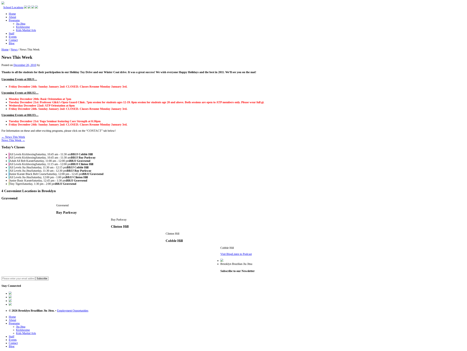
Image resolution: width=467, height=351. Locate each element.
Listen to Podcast (242, 254)
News (14, 49)
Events (13, 36)
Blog (11, 43)
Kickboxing (23, 26)
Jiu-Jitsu (20, 23)
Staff (11, 33)
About (12, 17)
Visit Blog (226, 254)
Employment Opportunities (72, 310)
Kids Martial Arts (26, 30)
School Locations (13, 7)
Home (12, 13)
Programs (14, 20)
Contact (13, 40)
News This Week (13, 136)
